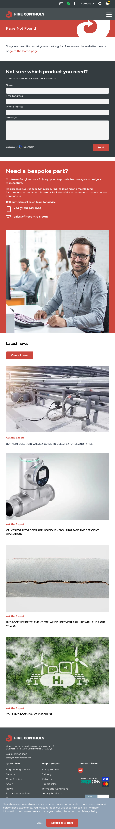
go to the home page (23, 51)
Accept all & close (62, 822)
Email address (14, 95)
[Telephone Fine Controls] (75, 4)
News (9, 788)
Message (11, 117)
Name (9, 85)
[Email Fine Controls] (61, 4)
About (9, 784)
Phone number (15, 106)
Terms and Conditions (55, 788)
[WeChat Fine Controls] (68, 4)
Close (40, 823)
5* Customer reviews (18, 793)
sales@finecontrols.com (31, 216)
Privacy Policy (89, 811)
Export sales (49, 784)
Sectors (10, 774)
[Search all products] (100, 4)
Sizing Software (51, 769)
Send (101, 147)
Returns (47, 779)
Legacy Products (52, 793)
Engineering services (18, 769)
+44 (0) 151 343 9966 (27, 208)
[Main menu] (109, 14)
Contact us (88, 3)
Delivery (47, 774)
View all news (19, 355)
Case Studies (14, 779)
